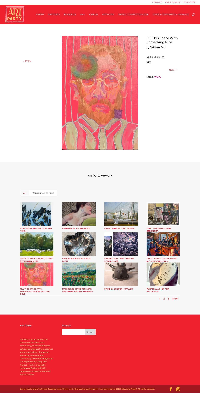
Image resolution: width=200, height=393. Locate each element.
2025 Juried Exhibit (43, 193)
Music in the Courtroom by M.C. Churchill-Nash (162, 260)
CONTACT (157, 2)
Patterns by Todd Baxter (76, 228)
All (24, 193)
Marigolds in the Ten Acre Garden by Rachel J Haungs (77, 290)
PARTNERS (54, 14)
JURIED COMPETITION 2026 (133, 14)
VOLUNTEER (189, 2)
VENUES (93, 14)
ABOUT (40, 14)
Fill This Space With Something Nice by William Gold (35, 291)
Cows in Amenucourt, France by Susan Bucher (36, 260)
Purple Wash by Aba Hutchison (158, 290)
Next (175, 298)
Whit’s (157, 77)
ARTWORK (108, 14)
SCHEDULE (70, 14)
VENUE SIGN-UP (172, 2)
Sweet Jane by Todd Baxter (119, 228)
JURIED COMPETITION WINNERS (170, 14)
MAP (82, 14)
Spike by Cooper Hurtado (118, 289)
